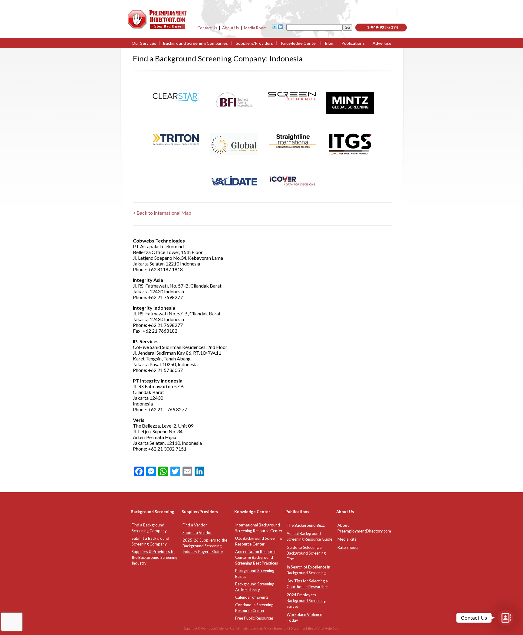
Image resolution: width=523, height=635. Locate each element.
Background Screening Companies (195, 43)
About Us (231, 27)
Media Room (255, 27)
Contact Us (207, 27)
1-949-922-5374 (382, 27)
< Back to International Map (162, 213)
